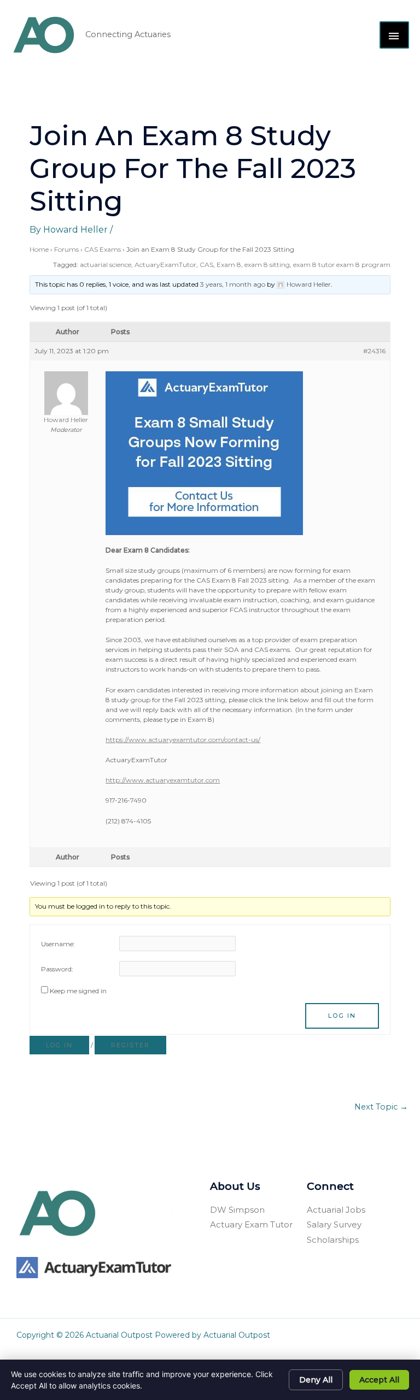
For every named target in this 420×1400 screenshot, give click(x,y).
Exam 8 (229, 264)
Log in (59, 1045)
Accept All (379, 1380)
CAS (206, 264)
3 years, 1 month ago (232, 284)
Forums (66, 249)
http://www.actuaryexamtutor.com (163, 780)
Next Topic (381, 1107)
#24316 (374, 351)
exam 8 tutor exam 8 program (341, 264)
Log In (342, 1015)
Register (130, 1045)
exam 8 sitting (267, 264)
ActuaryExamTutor (165, 264)
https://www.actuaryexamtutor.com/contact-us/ (183, 739)
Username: (58, 944)
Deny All (315, 1380)
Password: (57, 969)
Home (39, 249)
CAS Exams (102, 249)
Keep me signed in (78, 991)
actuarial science (105, 264)
